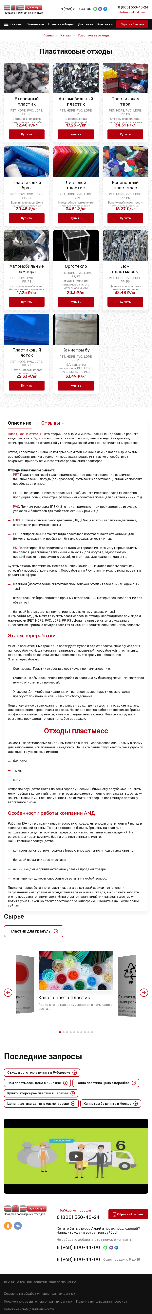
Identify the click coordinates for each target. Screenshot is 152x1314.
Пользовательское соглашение (51, 1282)
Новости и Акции (61, 24)
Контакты (105, 24)
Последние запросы (43, 1056)
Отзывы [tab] (50, 423)
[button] (8, 993)
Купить (26, 134)
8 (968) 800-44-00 (76, 9)
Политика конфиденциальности (29, 1309)
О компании (35, 24)
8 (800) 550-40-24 (133, 7)
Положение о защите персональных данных (38, 1301)
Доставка (85, 24)
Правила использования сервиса (101, 1301)
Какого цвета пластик (64, 997)
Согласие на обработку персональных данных (39, 1293)
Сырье (14, 916)
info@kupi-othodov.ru (131, 12)
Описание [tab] (19, 423)
